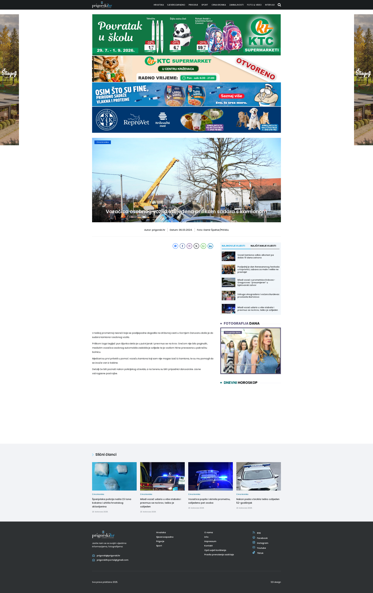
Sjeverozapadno (176, 4)
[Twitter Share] (196, 246)
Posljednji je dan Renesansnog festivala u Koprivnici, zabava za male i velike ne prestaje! (258, 269)
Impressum (210, 541)
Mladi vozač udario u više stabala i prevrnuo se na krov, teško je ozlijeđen (257, 308)
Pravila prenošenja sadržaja (219, 554)
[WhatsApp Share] (203, 246)
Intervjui (270, 4)
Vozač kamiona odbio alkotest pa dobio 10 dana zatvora (255, 256)
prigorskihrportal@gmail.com (112, 560)
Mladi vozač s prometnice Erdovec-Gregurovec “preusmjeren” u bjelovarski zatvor (256, 282)
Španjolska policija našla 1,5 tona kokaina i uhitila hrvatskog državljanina (111, 503)
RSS (259, 533)
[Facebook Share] (182, 246)
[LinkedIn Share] (210, 246)
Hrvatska (159, 4)
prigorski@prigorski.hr (108, 555)
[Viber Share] (189, 246)
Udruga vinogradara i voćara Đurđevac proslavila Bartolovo (258, 295)
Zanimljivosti (236, 4)
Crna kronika (219, 4)
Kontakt (208, 545)
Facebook (262, 538)
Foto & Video (254, 4)
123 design (276, 582)
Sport (205, 4)
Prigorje (193, 4)
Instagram (262, 543)
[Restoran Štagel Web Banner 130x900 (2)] (9, 144)
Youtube (261, 548)
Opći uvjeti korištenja (215, 550)
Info (206, 537)
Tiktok (260, 553)
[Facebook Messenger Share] (175, 246)
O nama (208, 532)
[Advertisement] (153, 269)
